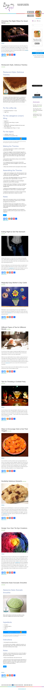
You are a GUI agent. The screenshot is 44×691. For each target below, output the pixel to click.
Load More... (37, 94)
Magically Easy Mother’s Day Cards (14, 283)
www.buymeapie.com (22, 688)
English (39, 20)
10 (19, 685)
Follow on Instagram (37, 97)
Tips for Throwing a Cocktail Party (13, 381)
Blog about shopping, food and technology (23, 5)
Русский (34, 20)
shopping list (11, 268)
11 (22, 685)
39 (27, 685)
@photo (2, 43)
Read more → (4, 56)
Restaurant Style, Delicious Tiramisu (14, 65)
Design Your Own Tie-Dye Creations (14, 528)
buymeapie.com (38, 18)
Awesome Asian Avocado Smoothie (14, 583)
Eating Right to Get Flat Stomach (13, 232)
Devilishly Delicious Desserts (11, 481)
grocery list (8, 362)
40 (29, 685)
